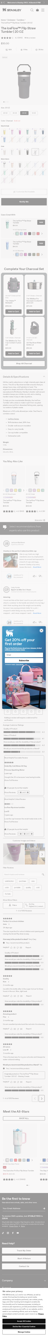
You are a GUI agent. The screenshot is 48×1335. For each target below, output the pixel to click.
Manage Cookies (24, 1332)
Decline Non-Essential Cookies (24, 1327)
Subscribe (24, 660)
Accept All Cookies (24, 1321)
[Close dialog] (41, 630)
